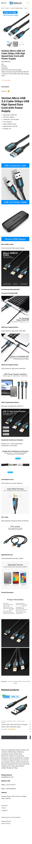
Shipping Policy (6, 821)
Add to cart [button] (14, 737)
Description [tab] (5, 87)
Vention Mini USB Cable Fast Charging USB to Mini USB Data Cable (14, 726)
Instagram (4, 810)
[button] (27, 12)
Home (2, 8)
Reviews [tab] (5, 91)
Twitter (3, 808)
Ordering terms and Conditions (11, 817)
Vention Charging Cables (16, 8)
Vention (7, 8)
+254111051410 (10, 785)
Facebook (4, 805)
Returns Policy (5, 823)
